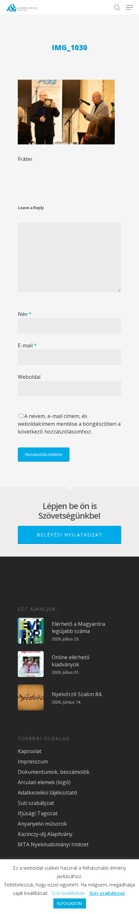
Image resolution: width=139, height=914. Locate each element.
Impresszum (33, 761)
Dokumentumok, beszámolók (54, 771)
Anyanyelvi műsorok (42, 823)
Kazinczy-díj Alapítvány (45, 834)
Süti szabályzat (36, 803)
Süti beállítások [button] (68, 893)
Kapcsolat (29, 751)
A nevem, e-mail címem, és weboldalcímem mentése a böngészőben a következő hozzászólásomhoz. (69, 423)
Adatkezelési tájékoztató (47, 792)
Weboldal (29, 376)
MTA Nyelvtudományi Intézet (53, 844)
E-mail (27, 345)
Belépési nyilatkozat (69, 535)
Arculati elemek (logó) (44, 782)
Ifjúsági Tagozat (38, 813)
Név (25, 314)
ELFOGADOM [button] (69, 903)
